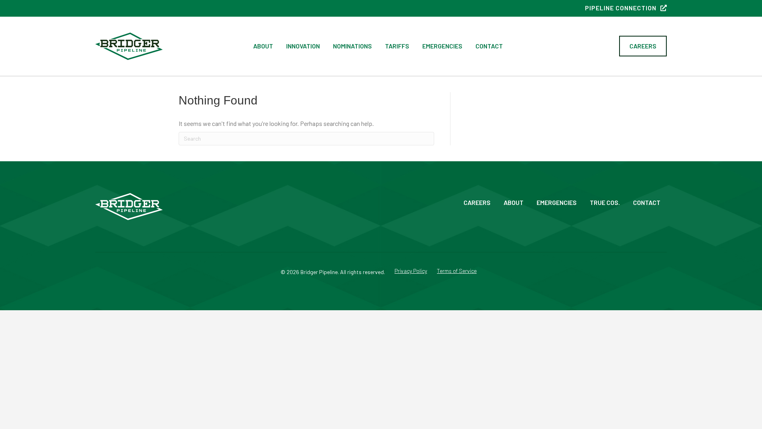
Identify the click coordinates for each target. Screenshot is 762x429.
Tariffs (397, 46)
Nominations (352, 46)
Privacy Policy (410, 271)
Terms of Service (457, 271)
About (263, 46)
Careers (477, 202)
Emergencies (442, 46)
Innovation (303, 46)
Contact (489, 46)
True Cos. (605, 202)
